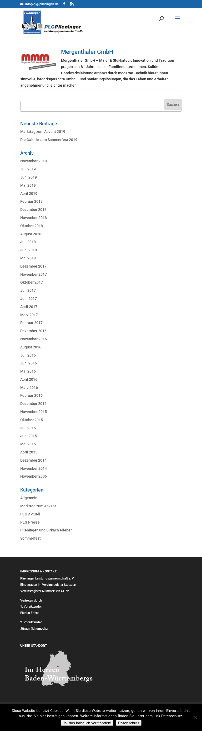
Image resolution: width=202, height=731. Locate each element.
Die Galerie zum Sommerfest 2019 (48, 140)
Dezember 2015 (33, 403)
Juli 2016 (28, 355)
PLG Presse (30, 522)
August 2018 (30, 234)
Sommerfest (30, 538)
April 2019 (28, 193)
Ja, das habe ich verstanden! (87, 723)
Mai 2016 (28, 371)
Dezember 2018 (33, 209)
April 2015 (28, 452)
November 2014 (33, 468)
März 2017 (29, 315)
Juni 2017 (28, 298)
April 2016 (28, 379)
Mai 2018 (28, 258)
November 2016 (33, 339)
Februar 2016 (31, 395)
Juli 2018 (28, 242)
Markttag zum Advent (38, 506)
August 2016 (30, 347)
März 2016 (29, 387)
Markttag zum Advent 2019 (42, 131)
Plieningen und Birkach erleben (46, 530)
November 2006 (33, 476)
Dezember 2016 (33, 331)
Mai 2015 (28, 444)
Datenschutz (128, 723)
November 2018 (33, 218)
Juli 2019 (28, 169)
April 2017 (28, 307)
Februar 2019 (31, 201)
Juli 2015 (28, 428)
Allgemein (28, 498)
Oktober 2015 (31, 420)
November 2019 (33, 161)
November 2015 (33, 412)
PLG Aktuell (30, 514)
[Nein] (195, 717)
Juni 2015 (28, 436)
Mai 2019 (28, 185)
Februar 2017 (31, 323)
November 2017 (33, 274)
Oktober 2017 (31, 282)
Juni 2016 (28, 363)
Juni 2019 (28, 177)
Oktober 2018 (31, 226)
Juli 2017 (28, 290)
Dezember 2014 (33, 460)
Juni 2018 (28, 250)
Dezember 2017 (33, 266)
